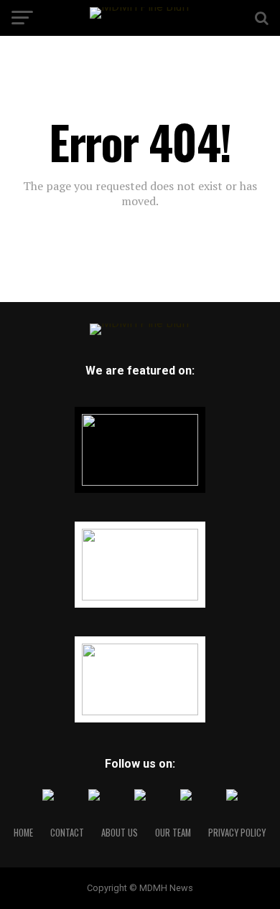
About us (119, 832)
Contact (67, 832)
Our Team (173, 832)
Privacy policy (237, 832)
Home (23, 832)
